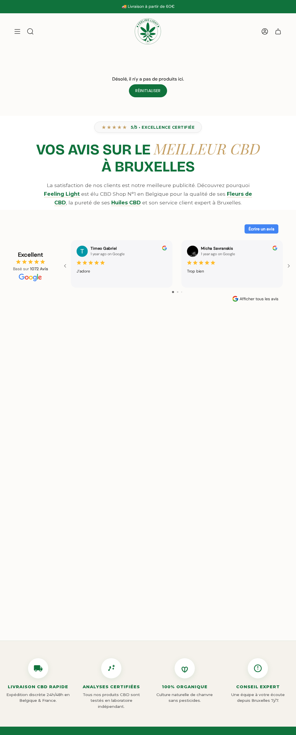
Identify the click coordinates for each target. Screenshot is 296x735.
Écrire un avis (261, 229)
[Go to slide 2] (177, 292)
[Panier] (278, 31)
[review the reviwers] (164, 249)
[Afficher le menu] (17, 31)
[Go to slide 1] (173, 292)
